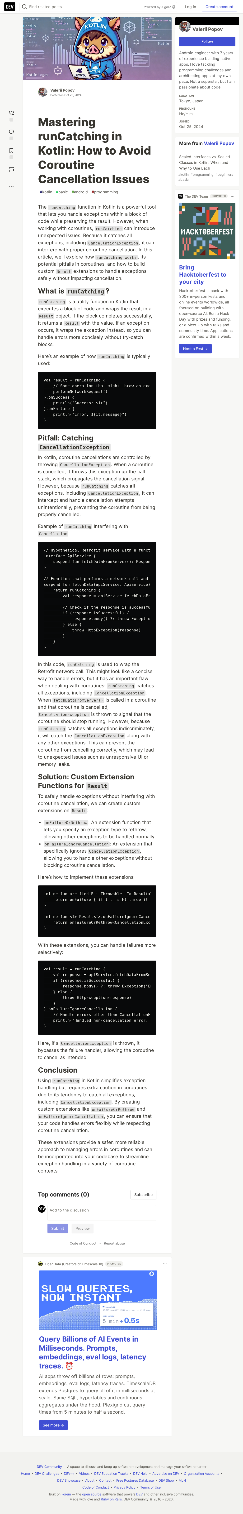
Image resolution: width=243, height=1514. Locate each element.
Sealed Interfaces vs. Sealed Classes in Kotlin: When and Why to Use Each (205, 167)
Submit (57, 1228)
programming (105, 192)
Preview (82, 1228)
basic (62, 192)
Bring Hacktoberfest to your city (202, 274)
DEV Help (140, 1473)
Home (25, 1473)
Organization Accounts (201, 1473)
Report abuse (114, 1243)
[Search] (24, 6)
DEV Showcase (68, 1480)
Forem (66, 1494)
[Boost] (11, 169)
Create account (220, 6)
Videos (84, 1473)
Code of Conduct (83, 1243)
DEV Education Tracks (111, 1473)
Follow (207, 41)
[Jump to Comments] (11, 134)
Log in (190, 6)
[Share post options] (11, 186)
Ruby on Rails (111, 1499)
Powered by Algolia (157, 7)
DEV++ (69, 1473)
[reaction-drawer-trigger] (11, 115)
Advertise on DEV (165, 1473)
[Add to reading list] (11, 153)
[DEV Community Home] (10, 6)
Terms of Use (150, 1487)
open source (91, 1494)
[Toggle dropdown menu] (165, 1264)
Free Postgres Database (135, 1480)
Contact (105, 1480)
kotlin (46, 192)
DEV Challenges (47, 1473)
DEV (139, 1494)
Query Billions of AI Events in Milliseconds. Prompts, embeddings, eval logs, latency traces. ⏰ (92, 1352)
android (80, 192)
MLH (182, 1480)
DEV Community (49, 1467)
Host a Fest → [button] (195, 348)
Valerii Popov (62, 90)
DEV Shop (166, 1480)
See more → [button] (53, 1425)
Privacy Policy (125, 1487)
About (89, 1480)
